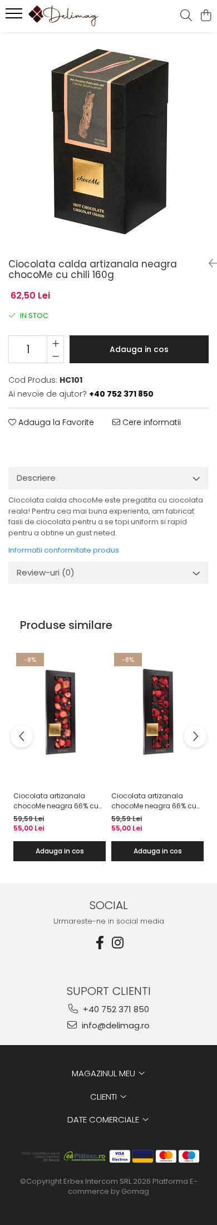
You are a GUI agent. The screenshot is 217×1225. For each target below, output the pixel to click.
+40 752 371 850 (115, 1009)
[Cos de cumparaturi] (205, 16)
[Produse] (15, 16)
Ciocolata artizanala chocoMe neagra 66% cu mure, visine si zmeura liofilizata (153, 801)
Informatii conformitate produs (63, 550)
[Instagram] (117, 943)
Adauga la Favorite (55, 422)
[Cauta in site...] (186, 16)
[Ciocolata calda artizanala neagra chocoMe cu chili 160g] (108, 141)
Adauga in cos (139, 349)
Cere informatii (150, 422)
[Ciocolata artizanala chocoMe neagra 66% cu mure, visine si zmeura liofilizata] (157, 712)
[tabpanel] (108, 141)
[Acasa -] (72, 16)
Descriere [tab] (36, 478)
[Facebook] (99, 943)
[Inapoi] (208, 263)
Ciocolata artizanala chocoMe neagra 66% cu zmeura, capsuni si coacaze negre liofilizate (55, 801)
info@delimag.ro (115, 1025)
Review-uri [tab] (46, 572)
